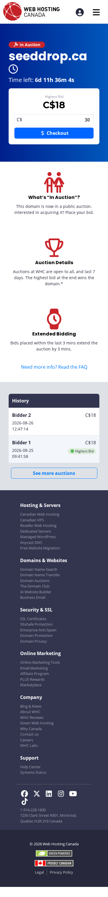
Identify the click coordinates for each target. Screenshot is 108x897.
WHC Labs (29, 745)
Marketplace (30, 684)
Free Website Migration (40, 548)
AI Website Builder (35, 591)
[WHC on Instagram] (62, 794)
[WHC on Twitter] (38, 794)
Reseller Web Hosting (38, 525)
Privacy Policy (61, 872)
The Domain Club (35, 586)
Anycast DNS (31, 542)
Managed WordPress (38, 536)
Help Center (30, 766)
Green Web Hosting (37, 723)
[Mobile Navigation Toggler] (96, 12)
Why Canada (31, 728)
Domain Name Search (38, 569)
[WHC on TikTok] (25, 802)
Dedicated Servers (35, 531)
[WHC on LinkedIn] (50, 794)
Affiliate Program (34, 673)
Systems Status (33, 772)
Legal (39, 872)
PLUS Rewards (32, 679)
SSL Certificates (33, 618)
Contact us (29, 734)
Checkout (57, 133)
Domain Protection (36, 635)
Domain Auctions (35, 580)
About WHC (30, 711)
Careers (26, 740)
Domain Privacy (33, 641)
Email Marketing (34, 668)
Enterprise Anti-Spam (38, 630)
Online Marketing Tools (40, 662)
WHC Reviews (31, 717)
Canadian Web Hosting (39, 514)
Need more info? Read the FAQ (54, 367)
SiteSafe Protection (36, 624)
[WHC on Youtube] (74, 794)
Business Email (32, 597)
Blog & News (30, 706)
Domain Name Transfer (40, 574)
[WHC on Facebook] (26, 794)
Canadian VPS (32, 520)
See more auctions (54, 473)
